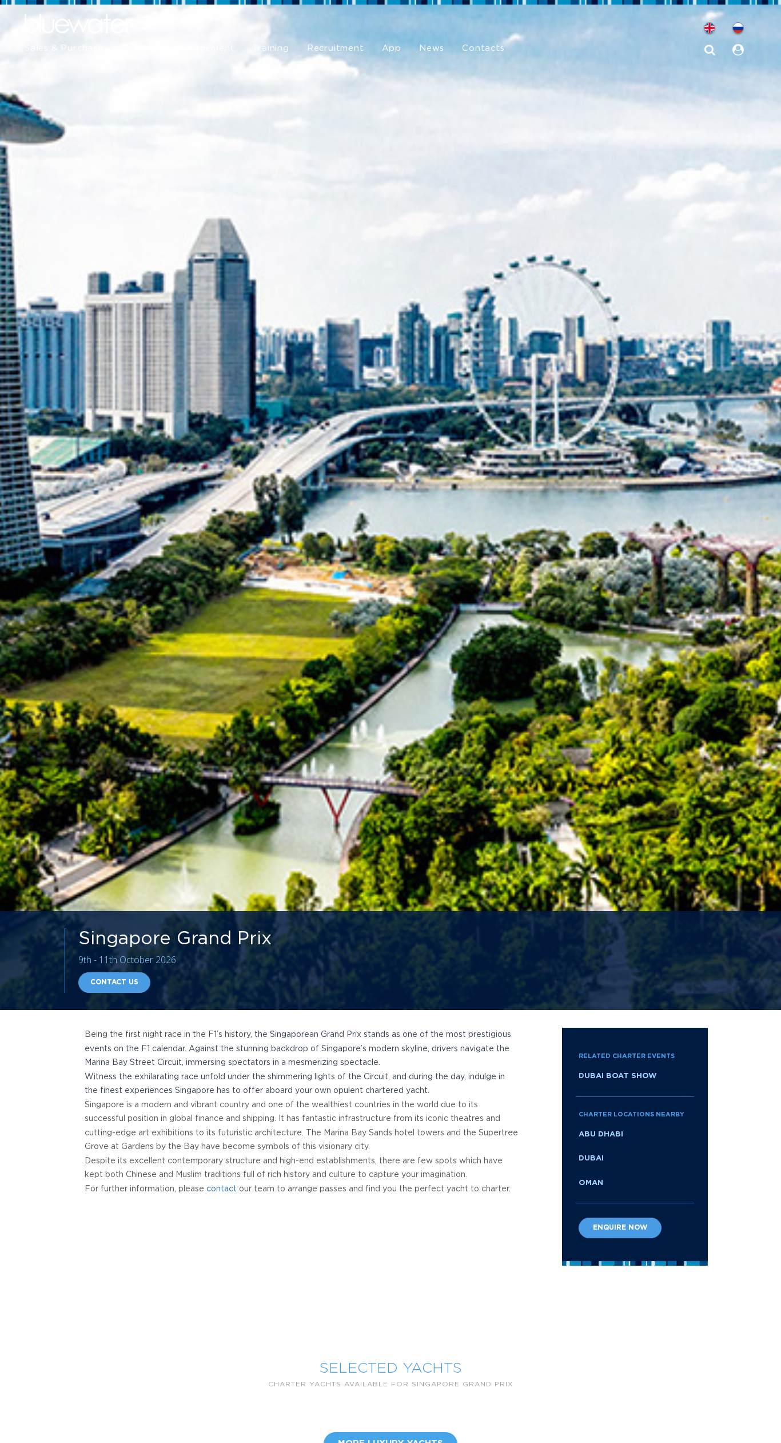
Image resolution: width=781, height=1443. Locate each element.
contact (221, 1189)
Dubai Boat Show (618, 1076)
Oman (591, 1183)
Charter (139, 48)
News (431, 48)
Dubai (591, 1158)
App (391, 48)
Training (270, 48)
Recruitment (335, 48)
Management (204, 48)
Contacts (483, 48)
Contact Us (114, 982)
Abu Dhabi (601, 1134)
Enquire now (620, 1228)
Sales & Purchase (64, 48)
